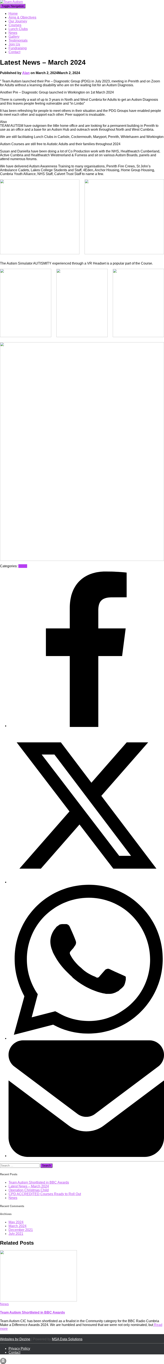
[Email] (86, 1156)
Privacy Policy (19, 1348)
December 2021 (21, 1230)
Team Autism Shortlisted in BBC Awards (39, 1182)
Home (13, 13)
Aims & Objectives (22, 17)
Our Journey (18, 21)
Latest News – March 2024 (29, 1186)
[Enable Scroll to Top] (3, 1361)
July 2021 (16, 1233)
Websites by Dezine (15, 1339)
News (13, 33)
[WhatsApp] (86, 1038)
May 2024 (16, 1222)
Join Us (14, 44)
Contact (14, 52)
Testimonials (18, 40)
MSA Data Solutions (67, 1339)
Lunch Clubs (18, 29)
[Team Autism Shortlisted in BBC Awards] (38, 1300)
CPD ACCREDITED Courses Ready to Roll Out (45, 1194)
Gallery (14, 36)
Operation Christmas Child (29, 1190)
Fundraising (18, 48)
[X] (86, 882)
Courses (15, 25)
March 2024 (17, 1226)
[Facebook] (86, 726)
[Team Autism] (11, 2)
